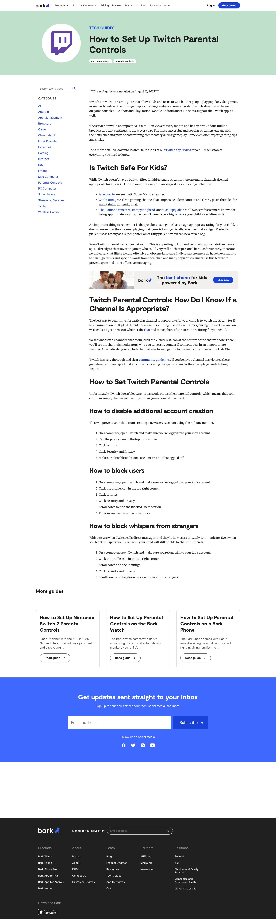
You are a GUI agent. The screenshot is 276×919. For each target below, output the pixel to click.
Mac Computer (48, 176)
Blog (109, 856)
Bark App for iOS (48, 875)
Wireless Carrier (48, 212)
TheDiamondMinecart (114, 210)
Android (43, 111)
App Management (50, 117)
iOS (40, 165)
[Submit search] (74, 88)
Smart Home (46, 194)
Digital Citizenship (185, 888)
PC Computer (47, 188)
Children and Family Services (186, 871)
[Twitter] (133, 745)
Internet (43, 159)
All (39, 105)
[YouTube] (152, 745)
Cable (42, 129)
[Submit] (168, 831)
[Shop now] (163, 280)
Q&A (109, 888)
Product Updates (116, 862)
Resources (112, 869)
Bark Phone (45, 862)
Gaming (43, 153)
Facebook (45, 147)
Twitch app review (178, 150)
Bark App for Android (51, 882)
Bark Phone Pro (47, 869)
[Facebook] (124, 745)
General (179, 856)
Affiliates (145, 856)
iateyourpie (107, 194)
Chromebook (47, 135)
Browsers (44, 123)
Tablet (42, 206)
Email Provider (47, 141)
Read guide (52, 658)
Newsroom (146, 869)
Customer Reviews (83, 882)
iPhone (42, 170)
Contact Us (79, 875)
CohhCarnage (108, 200)
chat (147, 330)
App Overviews (115, 882)
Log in (211, 5)
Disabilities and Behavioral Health (185, 880)
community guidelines (154, 359)
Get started (229, 5)
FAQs (75, 869)
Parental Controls (50, 182)
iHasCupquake (172, 210)
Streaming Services (51, 200)
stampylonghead (143, 210)
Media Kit (146, 862)
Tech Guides (102, 27)
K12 (176, 862)
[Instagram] (143, 745)
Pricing (76, 856)
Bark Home (45, 888)
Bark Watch (45, 856)
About (76, 862)
